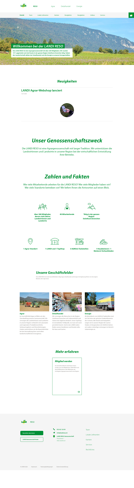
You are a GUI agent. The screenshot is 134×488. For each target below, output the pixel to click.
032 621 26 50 (61, 429)
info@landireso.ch (62, 433)
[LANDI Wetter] (131, 15)
